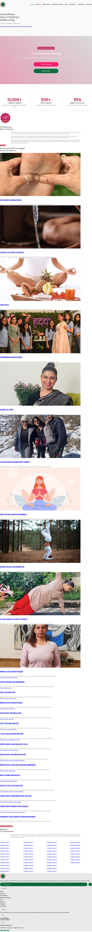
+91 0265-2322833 (4, 919)
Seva (66, 4)
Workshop (81, 4)
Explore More (46, 71)
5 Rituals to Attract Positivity (12, 252)
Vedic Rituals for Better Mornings (13, 514)
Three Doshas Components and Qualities (15, 796)
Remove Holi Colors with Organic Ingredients (18, 765)
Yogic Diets (4, 305)
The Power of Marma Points (10, 200)
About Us (38, 4)
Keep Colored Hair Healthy (10, 775)
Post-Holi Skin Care (7, 692)
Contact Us (89, 4)
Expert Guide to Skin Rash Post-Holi (14, 744)
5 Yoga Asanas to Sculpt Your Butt (14, 619)
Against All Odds (6, 410)
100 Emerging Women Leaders (11, 357)
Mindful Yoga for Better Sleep (11, 672)
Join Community (46, 64)
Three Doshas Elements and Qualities (14, 806)
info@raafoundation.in (6, 925)
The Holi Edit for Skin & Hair (10, 713)
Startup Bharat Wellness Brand (12, 682)
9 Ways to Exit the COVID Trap (11, 785)
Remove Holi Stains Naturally (11, 703)
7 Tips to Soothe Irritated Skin (11, 734)
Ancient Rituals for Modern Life (12, 567)
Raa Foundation (8, 927)
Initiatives (72, 4)
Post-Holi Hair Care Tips (9, 723)
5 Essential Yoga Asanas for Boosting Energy (18, 817)
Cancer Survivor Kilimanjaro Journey (15, 462)
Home (32, 4)
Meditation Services (57, 4)
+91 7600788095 (4, 918)
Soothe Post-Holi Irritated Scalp (13, 754)
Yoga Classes (46, 4)
